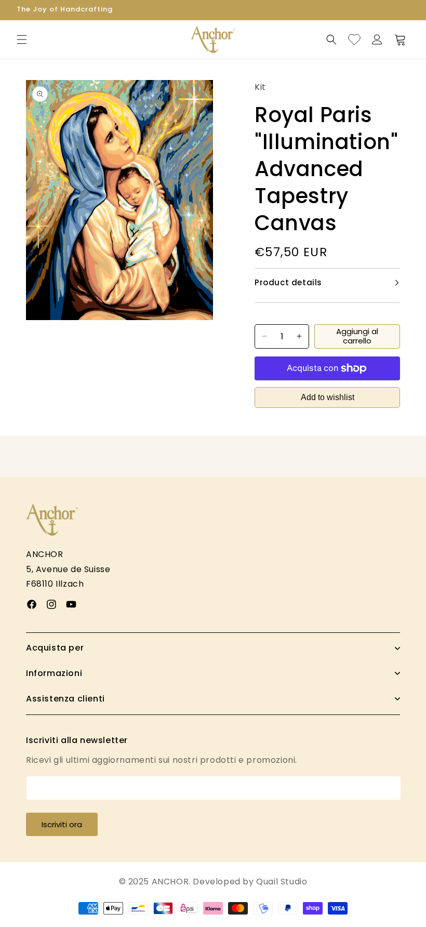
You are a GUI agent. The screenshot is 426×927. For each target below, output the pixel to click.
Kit (260, 87)
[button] (21, 39)
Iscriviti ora (62, 824)
